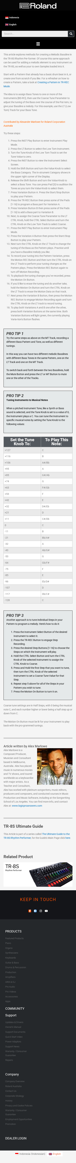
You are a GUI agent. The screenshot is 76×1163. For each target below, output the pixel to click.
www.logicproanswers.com (27, 805)
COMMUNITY (14, 1008)
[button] (38, 44)
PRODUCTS (13, 931)
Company (12, 1074)
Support (10, 1015)
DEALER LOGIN (16, 1138)
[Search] (71, 34)
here (67, 837)
